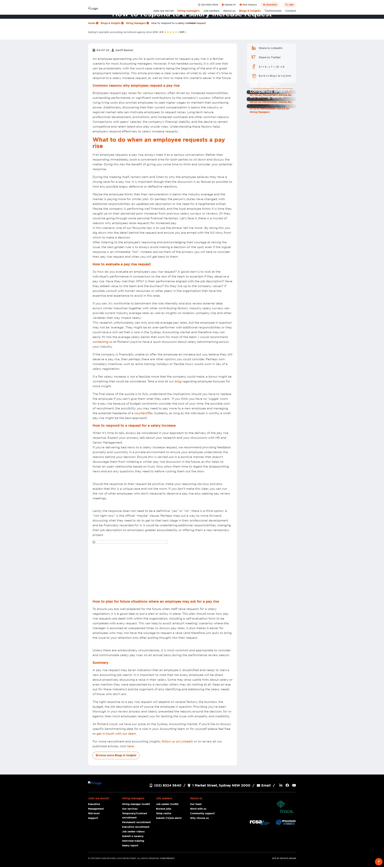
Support (93, 818)
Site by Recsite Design (284, 858)
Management (96, 809)
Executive (94, 804)
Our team (196, 804)
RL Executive (270, 5)
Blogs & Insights (111, 23)
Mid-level (94, 813)
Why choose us (199, 818)
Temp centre (163, 813)
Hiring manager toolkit (136, 804)
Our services (130, 809)
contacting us (102, 341)
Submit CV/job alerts (169, 818)
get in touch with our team (116, 733)
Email (266, 785)
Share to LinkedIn (270, 48)
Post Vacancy (249, 5)
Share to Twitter (270, 57)
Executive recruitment (135, 827)
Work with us (198, 809)
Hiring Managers (136, 23)
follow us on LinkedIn (177, 741)
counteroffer (143, 413)
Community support (202, 813)
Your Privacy (167, 858)
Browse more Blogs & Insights (116, 755)
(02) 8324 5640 (209, 5)
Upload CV (230, 5)
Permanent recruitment (136, 822)
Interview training (133, 841)
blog (178, 381)
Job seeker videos (133, 831)
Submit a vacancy (133, 836)
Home (92, 23)
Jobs (291, 5)
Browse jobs (163, 809)
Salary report (130, 845)
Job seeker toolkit (167, 804)
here (130, 746)
